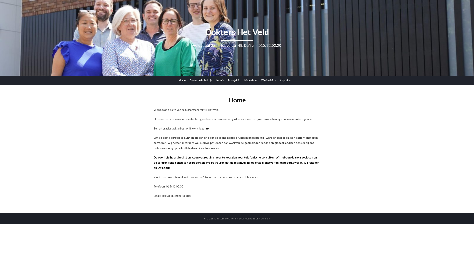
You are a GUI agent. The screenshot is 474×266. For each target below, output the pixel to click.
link (207, 128)
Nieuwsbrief (250, 80)
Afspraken (285, 80)
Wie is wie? (267, 80)
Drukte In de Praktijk (201, 80)
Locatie (220, 80)
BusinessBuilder (248, 218)
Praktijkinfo (234, 80)
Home (182, 80)
